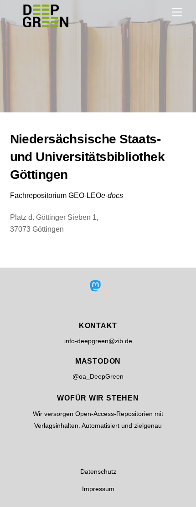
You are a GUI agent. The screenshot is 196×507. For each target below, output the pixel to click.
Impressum (98, 488)
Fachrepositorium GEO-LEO (66, 195)
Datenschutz (98, 471)
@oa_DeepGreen (98, 376)
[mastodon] (97, 286)
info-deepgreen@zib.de (98, 341)
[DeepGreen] (45, 23)
